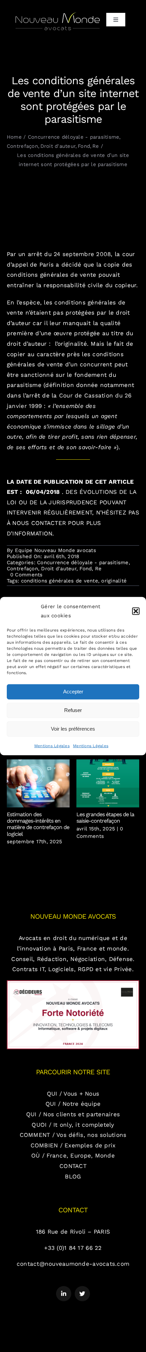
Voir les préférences (73, 729)
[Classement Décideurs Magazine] (73, 983)
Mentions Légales (52, 745)
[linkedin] (63, 1293)
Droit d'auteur (58, 569)
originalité (114, 581)
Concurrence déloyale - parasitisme (83, 562)
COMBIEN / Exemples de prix (73, 1145)
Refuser (73, 710)
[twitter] (82, 1293)
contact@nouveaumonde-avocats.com (73, 1263)
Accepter (73, 691)
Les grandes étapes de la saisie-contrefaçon (107, 783)
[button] (135, 611)
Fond (85, 569)
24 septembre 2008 (81, 254)
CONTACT (73, 1166)
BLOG (73, 1176)
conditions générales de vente (59, 581)
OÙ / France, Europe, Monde (73, 1155)
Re (98, 569)
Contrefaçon (22, 569)
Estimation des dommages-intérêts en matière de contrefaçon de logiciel (38, 783)
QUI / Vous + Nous (73, 1093)
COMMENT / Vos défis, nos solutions (73, 1134)
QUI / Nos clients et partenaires (73, 1114)
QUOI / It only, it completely (73, 1124)
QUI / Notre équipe (73, 1103)
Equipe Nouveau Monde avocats (55, 550)
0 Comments (26, 575)
